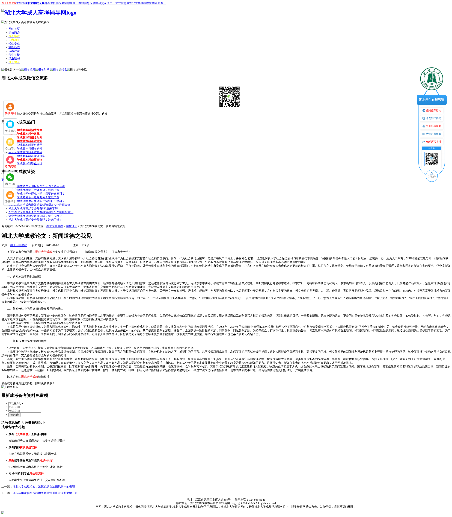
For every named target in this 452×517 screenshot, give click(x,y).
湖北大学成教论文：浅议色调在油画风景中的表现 (44, 486)
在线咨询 (43, 22)
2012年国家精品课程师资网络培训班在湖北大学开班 (45, 493)
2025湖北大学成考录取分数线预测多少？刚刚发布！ (40, 204)
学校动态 (71, 226)
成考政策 (14, 50)
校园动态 (14, 47)
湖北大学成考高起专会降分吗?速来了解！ (34, 208)
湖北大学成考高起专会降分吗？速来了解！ (35, 219)
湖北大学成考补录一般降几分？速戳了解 (33, 189)
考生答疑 (14, 54)
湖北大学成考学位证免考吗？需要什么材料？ (36, 193)
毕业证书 (14, 58)
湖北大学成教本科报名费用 (25, 144)
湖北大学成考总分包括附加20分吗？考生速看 (36, 186)
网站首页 (14, 28)
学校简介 (14, 32)
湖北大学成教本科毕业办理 (25, 163)
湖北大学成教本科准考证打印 (26, 155)
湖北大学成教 (54, 226)
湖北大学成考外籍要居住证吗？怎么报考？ (35, 215)
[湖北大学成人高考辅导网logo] (38, 12)
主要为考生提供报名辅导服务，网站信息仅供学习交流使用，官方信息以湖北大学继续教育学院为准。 (83, 3)
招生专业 (14, 43)
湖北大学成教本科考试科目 (25, 152)
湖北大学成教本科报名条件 (25, 148)
